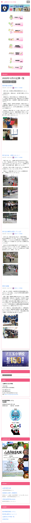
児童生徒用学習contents (8, 499)
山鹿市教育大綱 (6, 488)
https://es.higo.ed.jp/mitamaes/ (11, 394)
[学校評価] (15, 60)
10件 (13, 82)
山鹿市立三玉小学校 (10, 2)
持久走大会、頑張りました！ (11, 155)
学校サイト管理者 (18, 87)
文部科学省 (5, 519)
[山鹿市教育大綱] (15, 460)
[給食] (15, 39)
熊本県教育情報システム (9, 511)
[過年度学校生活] (16, 53)
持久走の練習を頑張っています (11, 231)
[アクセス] (15, 67)
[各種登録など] (15, 46)
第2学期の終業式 (7, 86)
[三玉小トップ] (16, 17)
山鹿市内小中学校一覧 (8, 517)
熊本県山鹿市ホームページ (9, 514)
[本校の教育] (15, 24)
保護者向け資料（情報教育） (10, 493)
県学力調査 (5, 286)
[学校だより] (15, 31)
